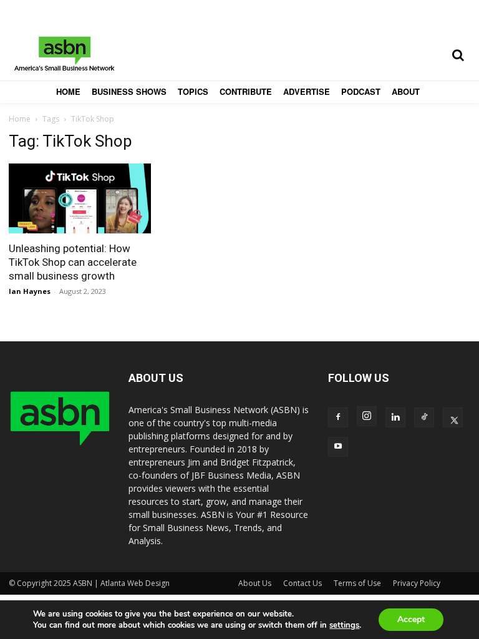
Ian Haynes (30, 291)
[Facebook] (338, 417)
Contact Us (302, 583)
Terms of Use (357, 583)
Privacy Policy (416, 583)
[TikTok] (424, 417)
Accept (411, 619)
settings (344, 625)
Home (20, 119)
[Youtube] (338, 447)
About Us (254, 583)
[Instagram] (367, 416)
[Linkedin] (395, 417)
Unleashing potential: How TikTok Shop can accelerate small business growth (73, 262)
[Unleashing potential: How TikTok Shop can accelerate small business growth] (80, 198)
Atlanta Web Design (135, 583)
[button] (458, 55)
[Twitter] (453, 417)
